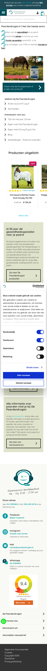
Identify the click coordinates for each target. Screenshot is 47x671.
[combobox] (23, 19)
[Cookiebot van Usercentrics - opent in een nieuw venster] (33, 286)
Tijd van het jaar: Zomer (19, 119)
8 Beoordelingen (28, 190)
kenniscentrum (18, 416)
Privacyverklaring (13, 661)
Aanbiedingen (14, 139)
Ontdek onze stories (19, 533)
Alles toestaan (23, 375)
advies (18, 36)
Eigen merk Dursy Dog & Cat (21, 129)
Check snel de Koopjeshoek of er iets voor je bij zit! (18, 87)
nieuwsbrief (26, 2)
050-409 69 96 (30, 504)
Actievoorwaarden (31, 139)
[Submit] (43, 18)
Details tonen (33, 367)
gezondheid (22, 32)
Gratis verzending (14, 40)
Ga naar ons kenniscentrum (16, 443)
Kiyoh (23, 599)
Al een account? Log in (18, 103)
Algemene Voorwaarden (16, 649)
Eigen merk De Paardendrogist (23, 124)
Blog (10, 134)
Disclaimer (10, 658)
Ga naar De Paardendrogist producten (17, 275)
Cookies (8, 652)
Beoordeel (20, 602)
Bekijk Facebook (17, 518)
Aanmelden (13, 108)
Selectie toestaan (23, 383)
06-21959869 (12, 504)
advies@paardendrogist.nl (21, 547)
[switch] (40, 340)
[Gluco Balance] (23, 80)
